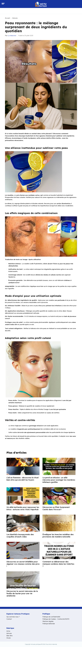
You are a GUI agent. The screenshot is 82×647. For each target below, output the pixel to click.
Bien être (9, 636)
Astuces (15, 18)
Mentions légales (48, 621)
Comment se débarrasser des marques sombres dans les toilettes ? (58, 564)
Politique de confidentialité (51, 617)
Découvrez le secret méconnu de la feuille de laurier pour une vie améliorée (22, 593)
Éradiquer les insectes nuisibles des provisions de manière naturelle (58, 535)
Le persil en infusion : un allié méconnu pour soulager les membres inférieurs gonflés (58, 479)
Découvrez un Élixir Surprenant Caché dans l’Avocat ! (56, 508)
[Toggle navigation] (3, 4)
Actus (8, 631)
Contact (9, 619)
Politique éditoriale (48, 624)
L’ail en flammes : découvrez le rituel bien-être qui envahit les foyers (22, 478)
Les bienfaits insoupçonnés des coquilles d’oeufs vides (20, 535)
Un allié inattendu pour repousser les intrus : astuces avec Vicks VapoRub (22, 508)
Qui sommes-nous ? (13, 617)
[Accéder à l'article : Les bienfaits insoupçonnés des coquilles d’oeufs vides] (23, 523)
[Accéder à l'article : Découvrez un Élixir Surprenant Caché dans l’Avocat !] (59, 495)
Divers (8, 638)
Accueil (7, 18)
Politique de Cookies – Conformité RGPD (55, 619)
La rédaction (12, 35)
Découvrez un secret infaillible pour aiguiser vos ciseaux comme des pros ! (23, 564)
